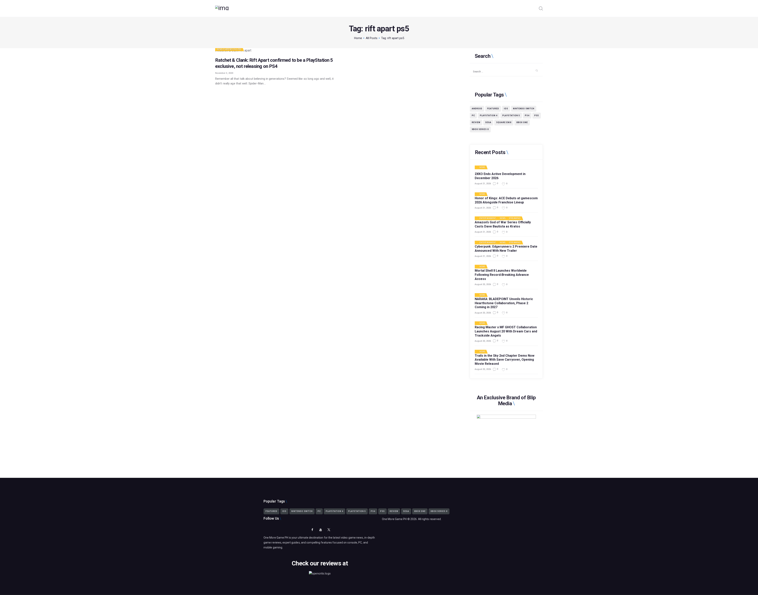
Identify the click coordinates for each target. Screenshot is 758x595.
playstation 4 (488, 115)
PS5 (239, 49)
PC (473, 115)
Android (477, 109)
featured (493, 109)
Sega (488, 122)
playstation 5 (511, 115)
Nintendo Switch (523, 109)
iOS (506, 109)
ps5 (536, 115)
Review (476, 122)
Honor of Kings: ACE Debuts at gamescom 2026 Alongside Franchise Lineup (506, 200)
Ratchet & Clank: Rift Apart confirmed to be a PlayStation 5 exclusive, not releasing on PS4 (274, 63)
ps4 (527, 115)
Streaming (515, 218)
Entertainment (487, 218)
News (219, 49)
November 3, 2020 (224, 73)
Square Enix (503, 122)
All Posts (371, 38)
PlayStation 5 (230, 49)
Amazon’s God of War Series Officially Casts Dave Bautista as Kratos (503, 224)
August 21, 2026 (483, 183)
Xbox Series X (480, 129)
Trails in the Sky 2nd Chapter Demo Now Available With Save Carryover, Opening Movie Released (504, 360)
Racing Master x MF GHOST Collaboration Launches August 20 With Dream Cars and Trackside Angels (506, 331)
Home (358, 38)
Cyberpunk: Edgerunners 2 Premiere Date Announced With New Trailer (506, 249)
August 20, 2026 (483, 284)
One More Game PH (394, 519)
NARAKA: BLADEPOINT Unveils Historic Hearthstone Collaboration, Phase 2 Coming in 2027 (504, 303)
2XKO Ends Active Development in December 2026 (500, 176)
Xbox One (522, 122)
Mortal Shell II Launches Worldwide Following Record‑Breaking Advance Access (502, 275)
